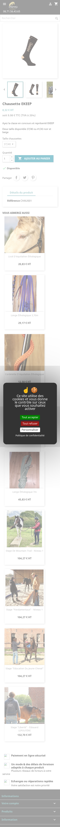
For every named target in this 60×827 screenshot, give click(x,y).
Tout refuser (30, 423)
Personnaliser (30, 429)
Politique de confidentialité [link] (30, 435)
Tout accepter (30, 417)
